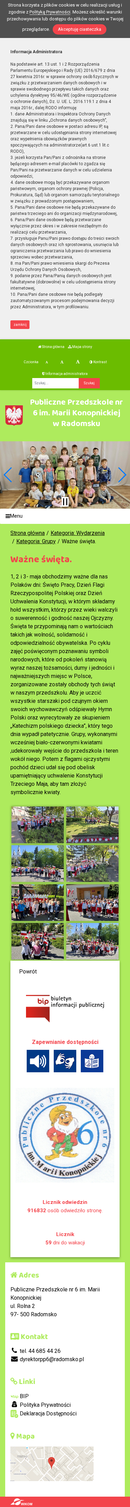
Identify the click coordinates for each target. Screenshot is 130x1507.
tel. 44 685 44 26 (39, 1351)
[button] (8, 474)
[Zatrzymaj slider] (65, 501)
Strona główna (52, 347)
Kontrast (100, 362)
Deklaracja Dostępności (47, 1413)
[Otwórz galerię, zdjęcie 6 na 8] (92, 902)
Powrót (28, 971)
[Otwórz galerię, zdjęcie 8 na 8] (92, 941)
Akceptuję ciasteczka (79, 29)
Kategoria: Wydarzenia (78, 533)
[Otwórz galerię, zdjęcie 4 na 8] (92, 863)
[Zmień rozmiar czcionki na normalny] (46, 362)
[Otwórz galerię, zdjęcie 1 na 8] (37, 825)
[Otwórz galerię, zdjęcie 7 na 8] (37, 941)
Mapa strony (81, 347)
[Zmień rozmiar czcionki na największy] (78, 362)
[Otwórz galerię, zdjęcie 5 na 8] (37, 902)
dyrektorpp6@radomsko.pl (51, 1359)
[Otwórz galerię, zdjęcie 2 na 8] (92, 825)
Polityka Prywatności (44, 1405)
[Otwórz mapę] (52, 1463)
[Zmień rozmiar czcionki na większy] (62, 362)
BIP (23, 1396)
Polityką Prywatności (49, 12)
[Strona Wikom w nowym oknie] (21, 1501)
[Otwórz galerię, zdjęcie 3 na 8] (37, 863)
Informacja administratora (66, 374)
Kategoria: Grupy (36, 541)
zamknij (20, 325)
